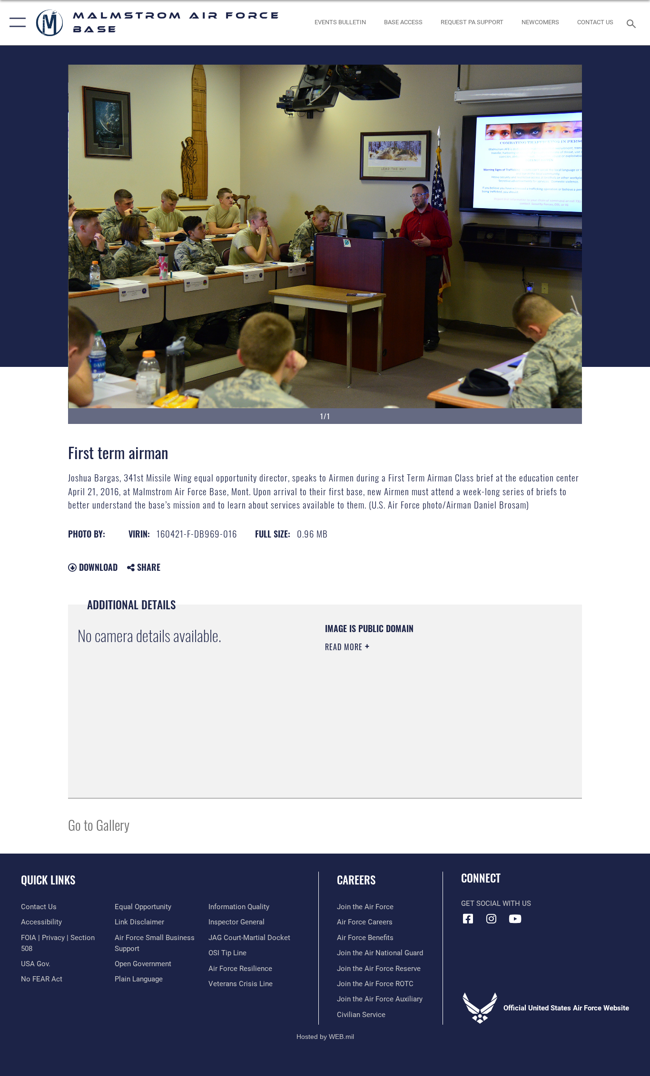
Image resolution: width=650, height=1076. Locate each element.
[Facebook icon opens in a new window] (468, 919)
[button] (15, 22)
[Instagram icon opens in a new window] (491, 919)
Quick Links (48, 880)
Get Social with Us (496, 903)
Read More (345, 647)
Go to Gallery (98, 824)
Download (97, 567)
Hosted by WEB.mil (325, 1036)
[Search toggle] (633, 22)
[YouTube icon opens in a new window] (515, 919)
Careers (356, 880)
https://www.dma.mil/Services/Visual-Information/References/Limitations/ (436, 720)
